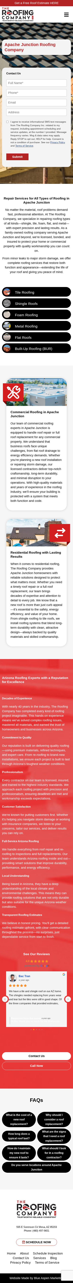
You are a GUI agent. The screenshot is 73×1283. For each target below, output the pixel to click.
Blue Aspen (41, 1278)
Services (39, 1258)
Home (11, 1253)
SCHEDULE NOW (38, 1242)
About (24, 1253)
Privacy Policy (57, 142)
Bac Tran (24, 976)
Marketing (57, 1278)
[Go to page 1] (33, 1029)
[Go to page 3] (39, 1029)
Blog (53, 1258)
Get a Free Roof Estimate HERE (37, 3)
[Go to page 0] (31, 1029)
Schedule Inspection (48, 1253)
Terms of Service (24, 145)
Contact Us (21, 1258)
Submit (17, 157)
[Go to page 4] (41, 1029)
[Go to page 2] (36, 1029)
